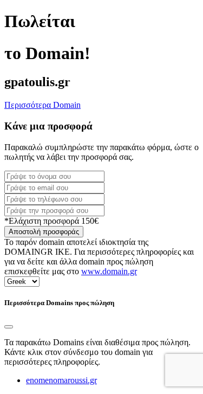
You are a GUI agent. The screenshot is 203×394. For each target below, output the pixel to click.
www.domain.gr (109, 271)
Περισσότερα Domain (42, 104)
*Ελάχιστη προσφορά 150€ (51, 220)
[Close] (8, 326)
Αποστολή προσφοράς (44, 232)
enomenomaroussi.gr (61, 380)
